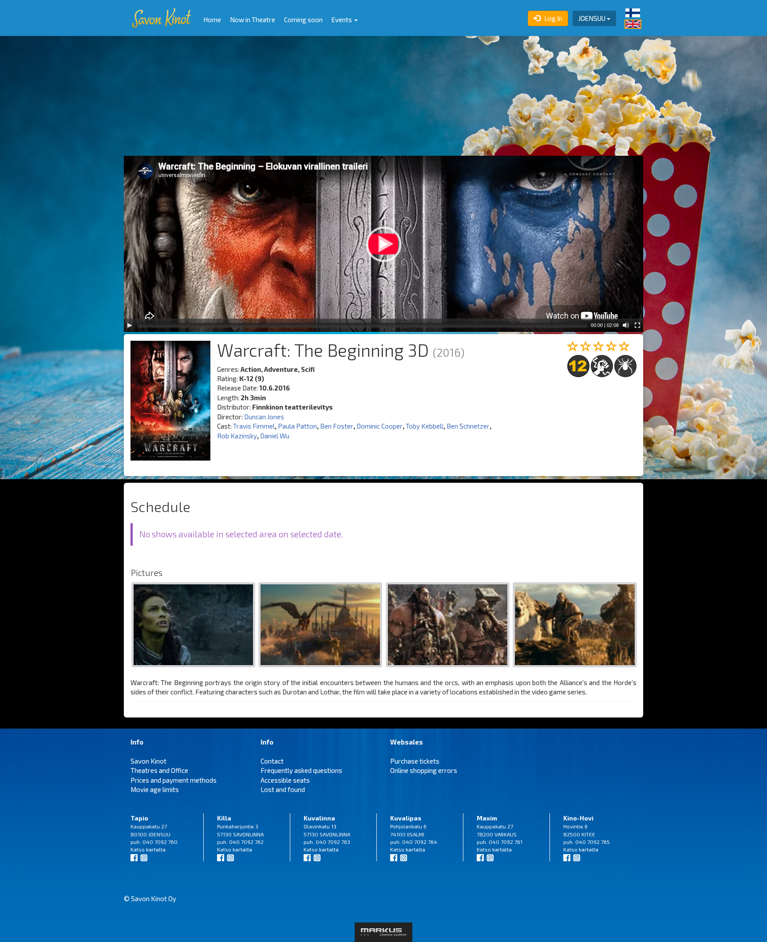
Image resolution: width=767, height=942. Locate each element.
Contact (272, 761)
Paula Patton (297, 426)
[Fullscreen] (637, 325)
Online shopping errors (423, 770)
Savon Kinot (148, 761)
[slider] (362, 325)
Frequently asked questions (301, 770)
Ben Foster (336, 426)
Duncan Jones (264, 417)
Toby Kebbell (424, 426)
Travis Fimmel (254, 426)
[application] (383, 244)
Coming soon (303, 20)
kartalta (156, 849)
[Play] (129, 325)
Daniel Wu (274, 436)
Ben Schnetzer (468, 426)
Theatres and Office (159, 770)
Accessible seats (285, 780)
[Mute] (625, 325)
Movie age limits (154, 789)
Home (212, 20)
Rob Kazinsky (237, 436)
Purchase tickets (414, 761)
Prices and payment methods (173, 780)
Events (342, 20)
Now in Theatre (252, 20)
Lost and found (283, 789)
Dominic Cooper (379, 426)
